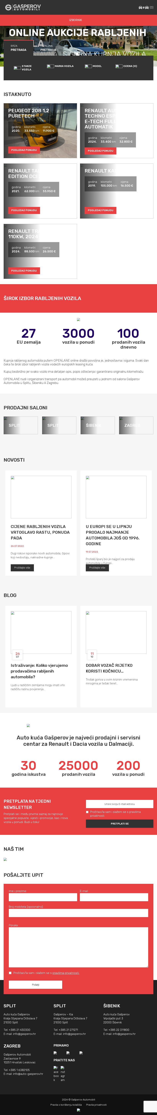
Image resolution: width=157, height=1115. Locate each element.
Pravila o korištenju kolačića (66, 1104)
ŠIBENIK (111, 1005)
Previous (138, 459)
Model (97, 66)
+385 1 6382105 (19, 1070)
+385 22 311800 (119, 1030)
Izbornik (75, 20)
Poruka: (13, 925)
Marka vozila (64, 66)
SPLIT (10, 1005)
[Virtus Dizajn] (78, 1110)
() (151, 7)
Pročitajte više (22, 567)
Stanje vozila (27, 68)
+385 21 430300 (19, 1030)
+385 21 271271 (68, 1030)
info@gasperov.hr (24, 1034)
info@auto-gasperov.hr (28, 1074)
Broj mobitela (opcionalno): (26, 906)
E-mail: (84, 891)
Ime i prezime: (18, 891)
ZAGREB (12, 1046)
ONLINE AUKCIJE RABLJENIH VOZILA (77, 38)
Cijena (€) (130, 66)
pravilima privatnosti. (65, 973)
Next (149, 459)
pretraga (18, 47)
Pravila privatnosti (96, 1104)
